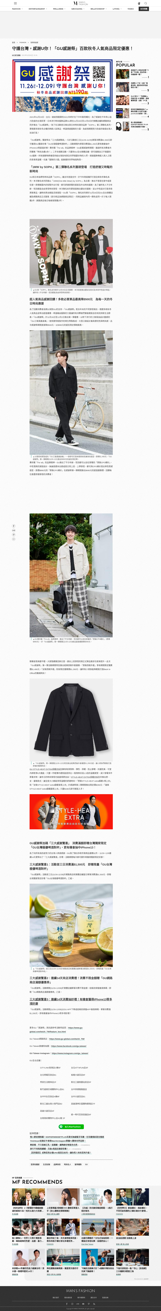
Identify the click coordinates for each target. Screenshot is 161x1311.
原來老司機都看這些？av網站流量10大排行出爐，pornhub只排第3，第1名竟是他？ (139, 111)
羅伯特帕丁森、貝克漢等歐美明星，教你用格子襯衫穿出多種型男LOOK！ (62, 1240)
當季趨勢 (78, 1164)
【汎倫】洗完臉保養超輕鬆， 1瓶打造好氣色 (97, 1209)
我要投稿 (105, 1297)
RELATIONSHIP (97, 9)
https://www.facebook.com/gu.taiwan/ (68, 1046)
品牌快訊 (57, 1164)
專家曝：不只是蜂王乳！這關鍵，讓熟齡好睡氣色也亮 (53, 1145)
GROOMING (76, 9)
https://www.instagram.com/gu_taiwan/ (70, 1053)
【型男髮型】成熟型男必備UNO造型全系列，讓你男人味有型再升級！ (61, 1153)
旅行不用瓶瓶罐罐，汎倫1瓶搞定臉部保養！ (49, 1149)
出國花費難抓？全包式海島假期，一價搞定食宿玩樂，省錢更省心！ (97, 1239)
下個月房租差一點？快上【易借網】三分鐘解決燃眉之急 (132, 1269)
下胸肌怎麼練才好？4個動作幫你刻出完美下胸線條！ (97, 1269)
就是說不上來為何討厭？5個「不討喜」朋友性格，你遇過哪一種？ (140, 72)
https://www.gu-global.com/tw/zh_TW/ (67, 1039)
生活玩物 (46, 1164)
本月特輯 (143, 9)
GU (86, 1164)
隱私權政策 (68, 1297)
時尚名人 (67, 1164)
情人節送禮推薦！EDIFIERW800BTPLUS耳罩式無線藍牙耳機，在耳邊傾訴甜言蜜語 (67, 1137)
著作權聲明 (81, 1297)
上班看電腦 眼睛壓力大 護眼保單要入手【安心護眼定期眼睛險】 (63, 1209)
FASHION (16, 9)
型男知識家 (34, 42)
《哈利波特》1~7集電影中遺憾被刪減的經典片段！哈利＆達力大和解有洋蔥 (28, 1209)
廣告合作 (94, 1297)
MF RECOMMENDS (37, 1182)
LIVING (116, 9)
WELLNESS (58, 9)
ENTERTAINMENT (37, 9)
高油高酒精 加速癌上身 (126, 1238)
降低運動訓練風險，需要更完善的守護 (62, 1269)
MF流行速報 (16, 55)
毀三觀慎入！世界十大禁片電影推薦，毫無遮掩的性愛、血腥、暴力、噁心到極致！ (28, 1240)
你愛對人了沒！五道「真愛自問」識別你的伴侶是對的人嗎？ (139, 85)
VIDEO (131, 9)
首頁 (13, 42)
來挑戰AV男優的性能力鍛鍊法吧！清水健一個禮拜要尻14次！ (28, 1269)
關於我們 (56, 1297)
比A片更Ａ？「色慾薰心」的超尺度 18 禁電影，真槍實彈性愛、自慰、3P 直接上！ (140, 98)
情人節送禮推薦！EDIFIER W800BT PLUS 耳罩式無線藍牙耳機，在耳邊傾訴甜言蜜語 (139, 125)
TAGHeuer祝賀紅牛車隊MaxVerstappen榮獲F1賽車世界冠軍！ (58, 1141)
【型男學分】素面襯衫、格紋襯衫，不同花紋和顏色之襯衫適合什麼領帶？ (132, 1209)
